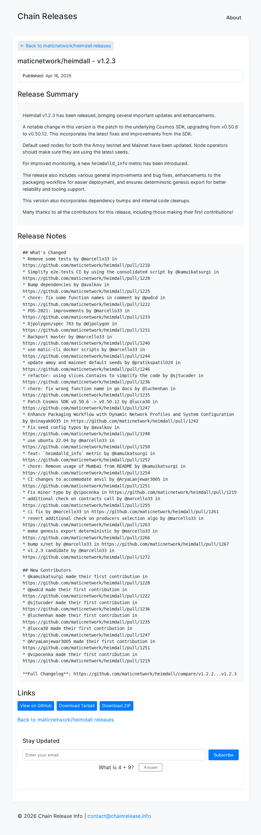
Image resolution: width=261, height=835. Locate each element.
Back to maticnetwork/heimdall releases (66, 719)
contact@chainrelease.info (119, 816)
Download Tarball (77, 705)
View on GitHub (36, 705)
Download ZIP (116, 705)
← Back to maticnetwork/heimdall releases (65, 45)
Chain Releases (47, 16)
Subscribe (224, 754)
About (233, 17)
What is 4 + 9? (116, 767)
